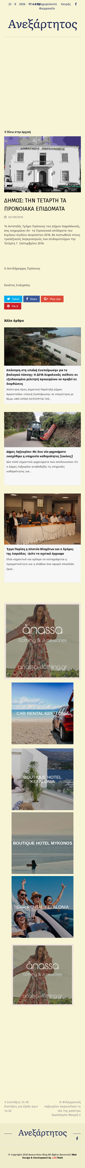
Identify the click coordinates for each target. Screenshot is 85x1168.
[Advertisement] (42, 83)
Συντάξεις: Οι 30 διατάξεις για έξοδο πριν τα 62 (21, 1106)
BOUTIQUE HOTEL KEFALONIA (43, 779)
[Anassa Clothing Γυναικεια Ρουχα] (42, 678)
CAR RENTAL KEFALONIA (43, 713)
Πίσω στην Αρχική (18, 132)
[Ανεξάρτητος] (42, 24)
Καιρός (66, 4)
